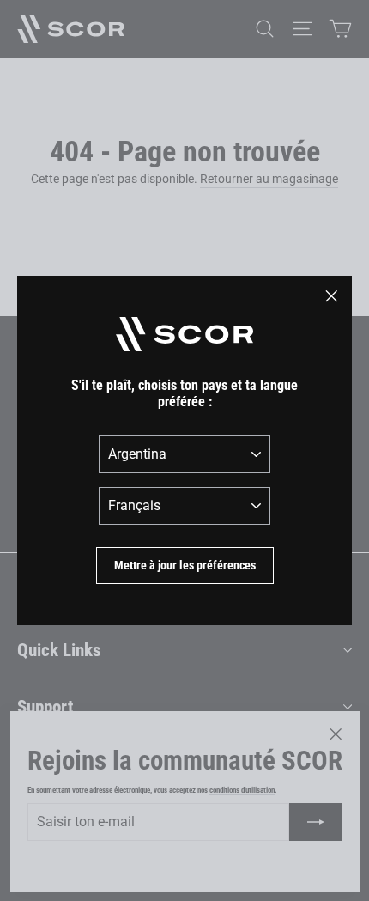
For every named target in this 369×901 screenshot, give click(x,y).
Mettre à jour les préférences (185, 565)
